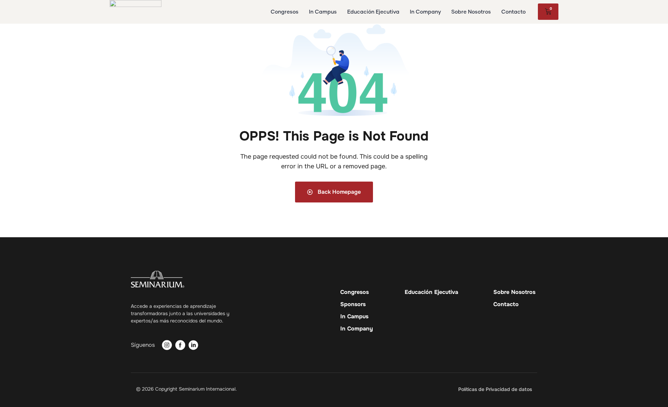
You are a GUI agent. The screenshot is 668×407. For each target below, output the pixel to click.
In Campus (354, 316)
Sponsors (353, 304)
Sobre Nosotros (514, 292)
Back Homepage (338, 191)
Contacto (506, 304)
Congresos (354, 292)
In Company (356, 328)
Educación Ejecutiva (431, 292)
